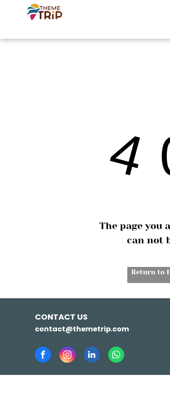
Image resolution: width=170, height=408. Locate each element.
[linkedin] (92, 356)
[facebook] (43, 356)
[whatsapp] (116, 356)
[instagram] (67, 356)
